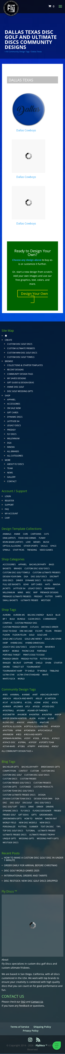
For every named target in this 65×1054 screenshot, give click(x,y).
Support (9, 504)
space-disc (10, 742)
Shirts (58, 596)
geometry (9, 714)
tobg (22, 746)
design (42, 794)
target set (18, 666)
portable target (11, 654)
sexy (28, 738)
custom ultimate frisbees (16, 967)
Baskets (7, 568)
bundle (21, 618)
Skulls (44, 545)
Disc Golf (15, 802)
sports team (47, 742)
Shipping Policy (42, 1026)
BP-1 (5, 618)
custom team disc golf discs (18, 790)
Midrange (49, 588)
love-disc (9, 722)
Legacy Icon (36, 646)
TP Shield (29, 670)
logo (42, 718)
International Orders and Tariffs (25, 875)
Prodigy (11, 429)
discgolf (27, 802)
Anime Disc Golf (15, 386)
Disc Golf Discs (39, 576)
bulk (12, 618)
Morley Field (9, 822)
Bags (51, 564)
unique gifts (9, 838)
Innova (11, 447)
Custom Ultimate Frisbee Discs (19, 794)
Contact (11, 481)
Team (10, 468)
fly (28, 706)
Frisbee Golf (9, 814)
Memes (36, 542)
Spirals (6, 549)
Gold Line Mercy (33, 638)
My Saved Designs (16, 378)
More (7, 460)
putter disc (46, 658)
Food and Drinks (27, 538)
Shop (7, 395)
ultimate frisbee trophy (42, 834)
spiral (23, 742)
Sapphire (28, 662)
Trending (32, 549)
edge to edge (10, 631)
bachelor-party (50, 694)
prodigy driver (10, 658)
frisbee (58, 631)
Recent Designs (15, 369)
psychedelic (46, 730)
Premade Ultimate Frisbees (17, 596)
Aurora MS (19, 614)
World (21, 678)
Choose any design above (26, 259)
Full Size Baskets (12, 584)
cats (46, 534)
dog (55, 702)
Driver (19, 580)
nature (45, 722)
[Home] (6, 336)
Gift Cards (12, 412)
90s (6, 694)
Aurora (7, 614)
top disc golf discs (13, 830)
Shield (39, 662)
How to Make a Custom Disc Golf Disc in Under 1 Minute (33, 859)
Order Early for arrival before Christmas (30, 865)
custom (34, 770)
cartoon (51, 698)
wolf (55, 746)
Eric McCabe (26, 631)
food (37, 706)
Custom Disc (48, 770)
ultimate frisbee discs (14, 834)
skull (46, 738)
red (19, 734)
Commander (49, 618)
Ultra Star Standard (28, 674)
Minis (20, 592)
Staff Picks (18, 549)
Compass (7, 622)
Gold (31, 634)
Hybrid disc (16, 642)
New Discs (45, 822)
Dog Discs (8, 580)
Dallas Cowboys (26, 130)
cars (25, 534)
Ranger (6, 662)
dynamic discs (10, 810)
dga (57, 798)
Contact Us (37, 1001)
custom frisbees (42, 782)
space (57, 738)
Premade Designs (49, 592)
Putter (48, 596)
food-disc (49, 706)
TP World (42, 670)
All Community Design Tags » (17, 751)
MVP (35, 592)
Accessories (13, 403)
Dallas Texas (36, 51)
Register (9, 500)
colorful (17, 702)
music (46, 542)
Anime (17, 534)
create (8, 340)
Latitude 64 (13, 421)
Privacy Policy (30, 1030)
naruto (33, 722)
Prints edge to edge (34, 654)
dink (38, 702)
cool (29, 702)
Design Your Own (34, 293)
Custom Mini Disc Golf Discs (22, 352)
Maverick (50, 646)
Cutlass (34, 626)
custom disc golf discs (40, 963)
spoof (33, 742)
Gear (25, 584)
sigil (37, 738)
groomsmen (45, 814)
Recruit (17, 662)
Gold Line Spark (53, 638)
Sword (6, 666)
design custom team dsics (17, 798)
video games (46, 549)
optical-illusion (13, 726)
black (50, 614)
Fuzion (6, 634)
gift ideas (23, 814)
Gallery (11, 477)
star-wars (9, 746)
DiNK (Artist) (9, 538)
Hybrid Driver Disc (35, 642)
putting (22, 826)
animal (15, 694)
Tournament (33, 666)
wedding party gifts (48, 838)
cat (6, 702)
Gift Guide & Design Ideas (20, 382)
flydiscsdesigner (42, 810)
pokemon (30, 730)
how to (28, 818)
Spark (48, 662)
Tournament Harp (12, 670)
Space (53, 545)
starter (58, 662)
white (45, 674)
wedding (44, 746)
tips (58, 826)
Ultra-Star (8, 674)
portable (42, 650)
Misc (28, 592)
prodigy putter (29, 658)
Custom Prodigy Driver (15, 626)
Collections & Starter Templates (25, 365)
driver (7, 706)
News (10, 472)
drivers (50, 806)
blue (58, 614)
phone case (28, 650)
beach (7, 698)
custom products (43, 786)
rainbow (8, 734)
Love (28, 542)
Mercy (6, 650)
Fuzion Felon (19, 634)
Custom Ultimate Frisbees (21, 348)
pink (19, 730)
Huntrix (48, 714)
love (51, 718)
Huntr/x (35, 714)
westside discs (10, 842)
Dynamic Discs (14, 416)
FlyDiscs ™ (41, 1045)
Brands (18, 568)
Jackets (6, 588)
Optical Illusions (12, 545)
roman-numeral (13, 738)
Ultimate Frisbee (29, 600)
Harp (5, 642)
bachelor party (30, 766)
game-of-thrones (38, 710)
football (9, 710)
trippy (32, 746)
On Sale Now (14, 408)
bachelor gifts (11, 766)
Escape (39, 631)
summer (33, 826)
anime (27, 694)
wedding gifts (26, 838)
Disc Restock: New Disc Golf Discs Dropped (31, 880)
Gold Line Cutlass (12, 638)
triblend (54, 670)
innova (38, 818)
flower (19, 706)
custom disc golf (12, 774)
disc (47, 702)
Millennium (13, 438)
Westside (46, 600)
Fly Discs (11, 434)
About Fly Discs (15, 464)
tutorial (30, 830)
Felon (48, 631)
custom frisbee (28, 778)
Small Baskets (10, 600)
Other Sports (31, 545)
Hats (47, 584)
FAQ (7, 509)
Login (8, 496)
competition (9, 770)
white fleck (9, 678)
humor (22, 714)
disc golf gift (10, 806)
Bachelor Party (37, 564)
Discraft (54, 576)
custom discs (10, 778)
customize (25, 786)
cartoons (36, 534)
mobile (15, 650)
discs (23, 806)
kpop (58, 714)
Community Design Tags (20, 374)
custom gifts (10, 786)
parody (56, 726)
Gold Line (42, 634)
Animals (7, 534)
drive (31, 806)
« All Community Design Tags (17, 51)
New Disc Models (28, 822)
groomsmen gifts (12, 818)
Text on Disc (47, 826)
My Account (11, 513)
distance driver (49, 626)
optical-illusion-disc (37, 726)
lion (33, 718)
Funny (42, 538)
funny (21, 710)
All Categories (15, 455)
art (36, 694)
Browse (9, 361)
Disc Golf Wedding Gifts (20, 391)
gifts (34, 814)
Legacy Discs (14, 425)
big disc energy (36, 614)
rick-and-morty (34, 734)
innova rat (51, 818)
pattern (8, 730)
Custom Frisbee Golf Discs (17, 782)
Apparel (11, 399)
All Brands (13, 451)
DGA (9, 442)
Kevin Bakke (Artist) (13, 542)
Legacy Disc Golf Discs (15, 646)
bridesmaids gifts (50, 766)
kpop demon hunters (15, 718)
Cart (7, 517)
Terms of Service (19, 1026)
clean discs (34, 618)
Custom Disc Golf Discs (19, 344)
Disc (5, 802)
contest (23, 770)
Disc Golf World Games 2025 (21, 870)
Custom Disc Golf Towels (20, 357)
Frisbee (57, 810)
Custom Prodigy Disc (26, 622)
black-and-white (24, 698)
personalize (9, 826)
